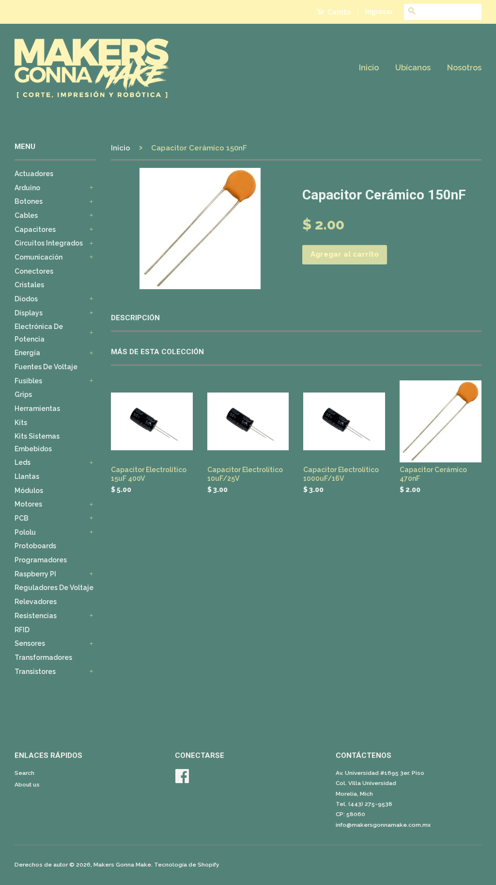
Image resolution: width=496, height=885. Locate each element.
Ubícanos (413, 67)
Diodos (26, 299)
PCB (22, 518)
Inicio (369, 67)
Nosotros (464, 67)
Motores (28, 504)
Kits (21, 422)
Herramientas (37, 408)
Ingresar (379, 12)
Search (24, 773)
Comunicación (38, 257)
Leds (23, 462)
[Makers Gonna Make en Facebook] (182, 779)
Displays (29, 313)
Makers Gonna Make (122, 864)
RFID (22, 630)
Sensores (30, 643)
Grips (23, 394)
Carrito (338, 12)
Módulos (29, 490)
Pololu (25, 532)
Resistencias (36, 616)
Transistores (35, 671)
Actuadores (34, 174)
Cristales (29, 285)
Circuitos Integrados (49, 243)
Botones (29, 201)
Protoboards (35, 546)
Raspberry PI (35, 574)
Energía (27, 353)
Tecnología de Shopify (186, 864)
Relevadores (36, 602)
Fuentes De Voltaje (46, 367)
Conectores (34, 271)
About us (27, 784)
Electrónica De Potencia (39, 333)
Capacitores (35, 229)
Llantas (27, 476)
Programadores (41, 560)
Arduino (27, 188)
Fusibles (28, 381)
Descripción (135, 317)
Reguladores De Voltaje (54, 587)
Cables (26, 215)
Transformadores (43, 657)
